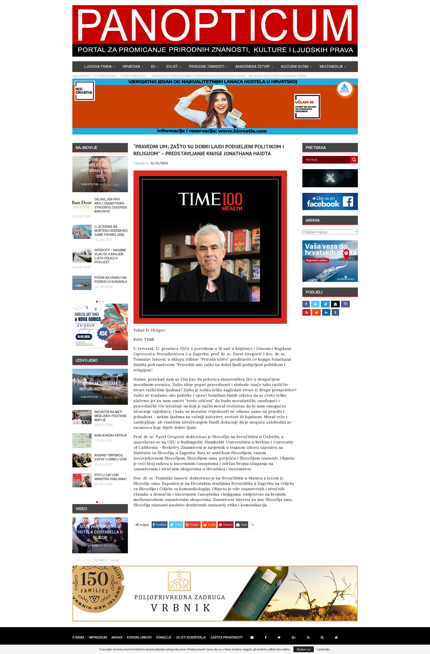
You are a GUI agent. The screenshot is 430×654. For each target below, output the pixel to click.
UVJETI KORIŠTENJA (191, 637)
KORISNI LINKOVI (139, 637)
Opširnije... (324, 649)
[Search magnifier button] (354, 160)
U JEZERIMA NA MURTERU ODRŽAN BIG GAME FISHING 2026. (111, 230)
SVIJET (172, 66)
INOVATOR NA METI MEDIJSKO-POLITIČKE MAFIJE (111, 416)
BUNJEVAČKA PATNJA (111, 435)
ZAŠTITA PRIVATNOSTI (226, 637)
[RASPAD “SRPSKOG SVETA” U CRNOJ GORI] (82, 460)
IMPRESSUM (98, 637)
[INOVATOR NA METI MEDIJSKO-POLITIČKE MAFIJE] (82, 417)
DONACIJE (163, 637)
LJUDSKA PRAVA (98, 66)
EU (153, 66)
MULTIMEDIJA (331, 66)
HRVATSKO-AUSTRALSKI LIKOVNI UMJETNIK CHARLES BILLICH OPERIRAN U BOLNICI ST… (100, 165)
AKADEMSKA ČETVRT (252, 66)
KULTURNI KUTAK (295, 66)
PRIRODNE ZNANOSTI (206, 66)
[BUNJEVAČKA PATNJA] (82, 440)
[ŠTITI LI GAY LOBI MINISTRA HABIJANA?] (82, 480)
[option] (100, 223)
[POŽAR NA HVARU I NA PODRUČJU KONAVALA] (82, 283)
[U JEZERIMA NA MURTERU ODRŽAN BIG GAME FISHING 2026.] (82, 232)
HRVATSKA (131, 66)
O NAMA (78, 637)
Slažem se (303, 649)
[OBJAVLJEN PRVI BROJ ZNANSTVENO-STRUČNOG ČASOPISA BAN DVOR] (82, 204)
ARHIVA (116, 637)
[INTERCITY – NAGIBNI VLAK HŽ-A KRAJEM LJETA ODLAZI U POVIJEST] (82, 255)
